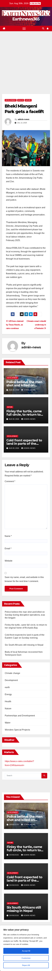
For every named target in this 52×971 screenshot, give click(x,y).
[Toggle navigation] (24, 28)
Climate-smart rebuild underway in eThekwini (36, 324)
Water (7, 723)
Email (8, 548)
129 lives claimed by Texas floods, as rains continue (14, 324)
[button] (43, 28)
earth (7, 687)
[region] (26, 948)
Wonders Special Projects (17, 730)
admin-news (23, 119)
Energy (8, 694)
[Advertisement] (26, 59)
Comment (10, 481)
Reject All (26, 965)
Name (8, 536)
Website (8, 561)
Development (10, 100)
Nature (28, 100)
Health (20, 100)
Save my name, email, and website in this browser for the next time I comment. (24, 579)
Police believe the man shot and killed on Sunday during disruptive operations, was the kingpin (25, 615)
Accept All (26, 951)
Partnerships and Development (20, 715)
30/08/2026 (14, 825)
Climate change (12, 673)
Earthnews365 (26, 19)
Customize (26, 958)
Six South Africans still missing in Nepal (24, 645)
